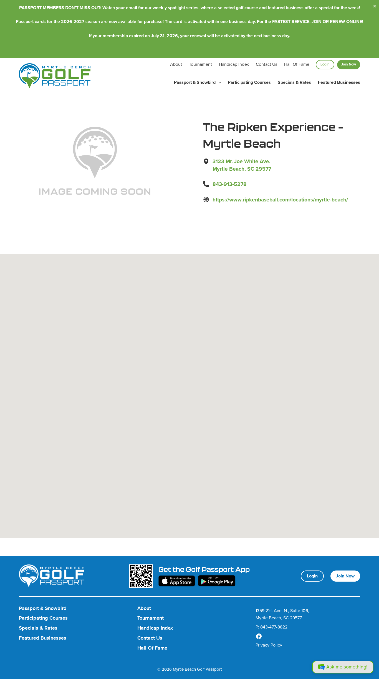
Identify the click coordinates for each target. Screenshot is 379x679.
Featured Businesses (339, 82)
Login (325, 64)
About (176, 64)
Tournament (200, 64)
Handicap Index (234, 64)
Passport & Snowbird (195, 82)
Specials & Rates (294, 82)
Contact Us (266, 64)
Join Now (348, 64)
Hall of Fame (296, 64)
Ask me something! (346, 666)
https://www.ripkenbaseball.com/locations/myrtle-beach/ (280, 200)
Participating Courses (249, 82)
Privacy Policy (269, 645)
